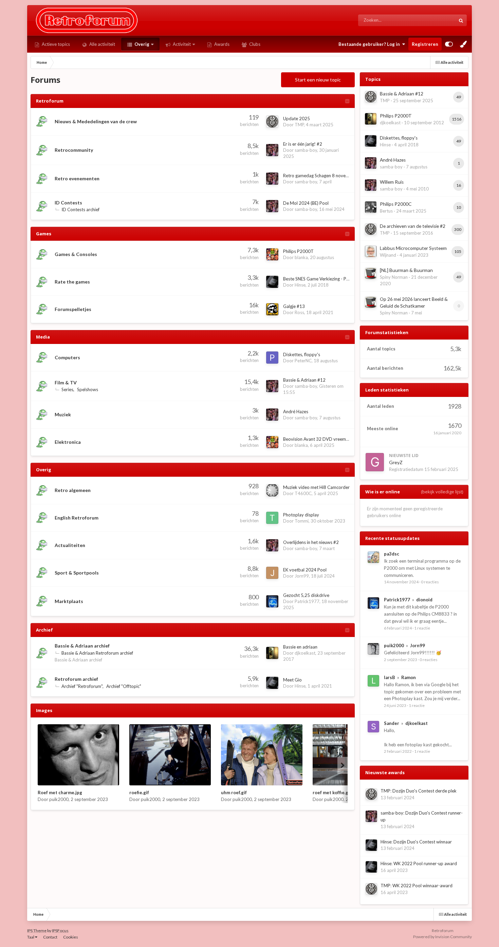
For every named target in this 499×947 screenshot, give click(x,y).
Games (43, 234)
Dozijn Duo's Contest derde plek (424, 791)
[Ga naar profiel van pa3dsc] (373, 557)
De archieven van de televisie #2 (412, 226)
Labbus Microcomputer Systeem (413, 248)
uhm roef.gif (234, 792)
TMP (299, 124)
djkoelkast (305, 653)
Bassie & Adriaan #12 (304, 380)
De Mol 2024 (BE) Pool (306, 203)
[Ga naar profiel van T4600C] (272, 490)
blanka (301, 257)
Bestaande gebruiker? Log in (370, 44)
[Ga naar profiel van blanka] (272, 254)
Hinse (300, 285)
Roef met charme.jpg (60, 792)
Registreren (425, 44)
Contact (50, 937)
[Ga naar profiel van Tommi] (272, 518)
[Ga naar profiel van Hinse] (272, 282)
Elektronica (68, 442)
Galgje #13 (294, 306)
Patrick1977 (307, 601)
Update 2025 (296, 118)
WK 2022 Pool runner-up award (425, 863)
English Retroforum (76, 518)
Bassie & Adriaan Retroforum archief (97, 653)
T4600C (303, 493)
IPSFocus (60, 930)
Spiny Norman (394, 277)
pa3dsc (391, 554)
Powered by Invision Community (442, 936)
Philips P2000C (395, 204)
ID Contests (68, 202)
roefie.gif (139, 792)
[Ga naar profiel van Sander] (373, 726)
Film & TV (66, 382)
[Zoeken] (461, 20)
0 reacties (430, 581)
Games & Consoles (76, 254)
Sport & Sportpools (77, 573)
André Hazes (295, 411)
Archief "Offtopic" (123, 686)
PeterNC (303, 360)
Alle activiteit (101, 44)
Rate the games (72, 282)
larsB (389, 677)
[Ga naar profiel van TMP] (272, 121)
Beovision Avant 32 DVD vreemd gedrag (323, 439)
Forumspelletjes (73, 309)
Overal (439, 20)
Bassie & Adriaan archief (82, 646)
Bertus (386, 211)
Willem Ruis (392, 182)
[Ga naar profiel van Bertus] (370, 207)
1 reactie (422, 628)
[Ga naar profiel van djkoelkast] (272, 653)
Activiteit (181, 44)
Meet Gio (292, 679)
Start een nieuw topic (318, 80)
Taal (31, 937)
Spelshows (87, 389)
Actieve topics (55, 44)
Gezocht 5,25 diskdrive (306, 595)
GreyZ (396, 462)
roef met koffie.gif (332, 792)
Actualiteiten (70, 545)
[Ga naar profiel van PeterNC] (272, 357)
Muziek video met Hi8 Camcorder (316, 487)
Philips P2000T (298, 251)
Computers (67, 357)
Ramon (408, 677)
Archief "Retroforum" (82, 686)
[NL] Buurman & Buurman (406, 270)
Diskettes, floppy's (301, 354)
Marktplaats (69, 601)
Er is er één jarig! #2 (302, 144)
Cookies (70, 937)
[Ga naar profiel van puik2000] (373, 649)
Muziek (63, 414)
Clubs (254, 44)
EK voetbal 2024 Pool (305, 569)
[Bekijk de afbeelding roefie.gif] (170, 754)
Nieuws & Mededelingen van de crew (96, 121)
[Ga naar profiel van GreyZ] (375, 462)
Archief (44, 630)
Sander (391, 723)
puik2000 (59, 799)
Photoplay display (301, 514)
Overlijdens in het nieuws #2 (311, 542)
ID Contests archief (80, 209)
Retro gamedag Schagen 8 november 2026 (325, 175)
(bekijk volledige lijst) (442, 492)
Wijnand (388, 255)
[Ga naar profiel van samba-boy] (272, 150)
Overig (141, 44)
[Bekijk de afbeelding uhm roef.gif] (261, 754)
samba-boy (306, 150)
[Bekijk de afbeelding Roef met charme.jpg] (78, 754)
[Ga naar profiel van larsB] (373, 681)
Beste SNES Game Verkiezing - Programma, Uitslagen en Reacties (347, 278)
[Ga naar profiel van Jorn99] (272, 573)
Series (67, 389)
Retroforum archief (76, 679)
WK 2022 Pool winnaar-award (422, 885)
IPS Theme (37, 930)
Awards (221, 44)
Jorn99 (302, 576)
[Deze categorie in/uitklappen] (347, 102)
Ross (299, 312)
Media (43, 337)
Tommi (302, 521)
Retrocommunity (74, 150)
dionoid (424, 599)
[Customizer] (449, 44)
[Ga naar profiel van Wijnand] (370, 251)
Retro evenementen (77, 178)
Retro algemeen (73, 490)
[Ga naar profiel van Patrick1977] (272, 601)
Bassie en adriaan (300, 647)
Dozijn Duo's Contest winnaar (422, 841)
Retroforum (49, 101)
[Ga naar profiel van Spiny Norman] (370, 273)
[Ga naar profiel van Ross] (272, 309)
